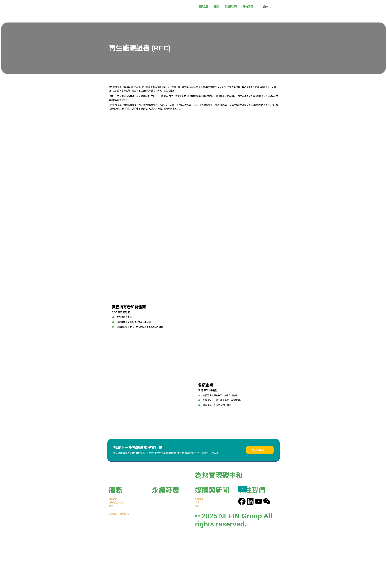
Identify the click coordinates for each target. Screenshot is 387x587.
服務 (216, 6)
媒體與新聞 (231, 6)
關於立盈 (203, 6)
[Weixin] (267, 501)
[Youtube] (258, 501)
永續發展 (165, 490)
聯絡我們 (248, 6)
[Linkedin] (250, 501)
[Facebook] (242, 501)
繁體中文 (268, 6)
